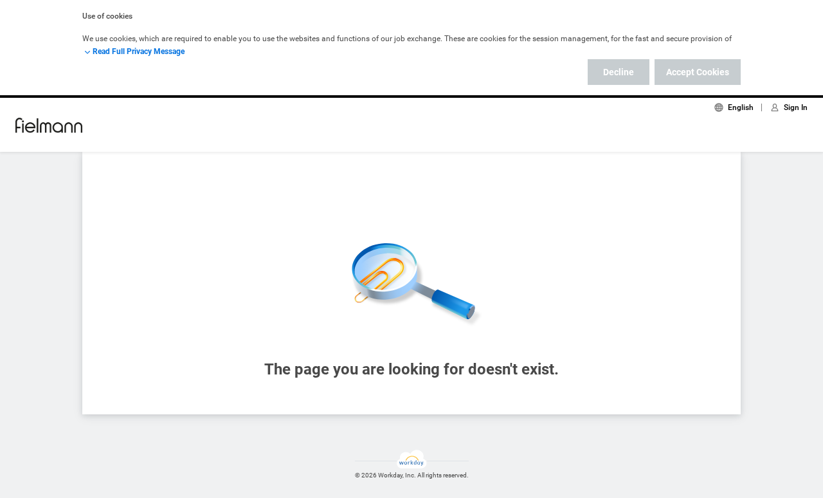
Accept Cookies (697, 72)
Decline (618, 72)
